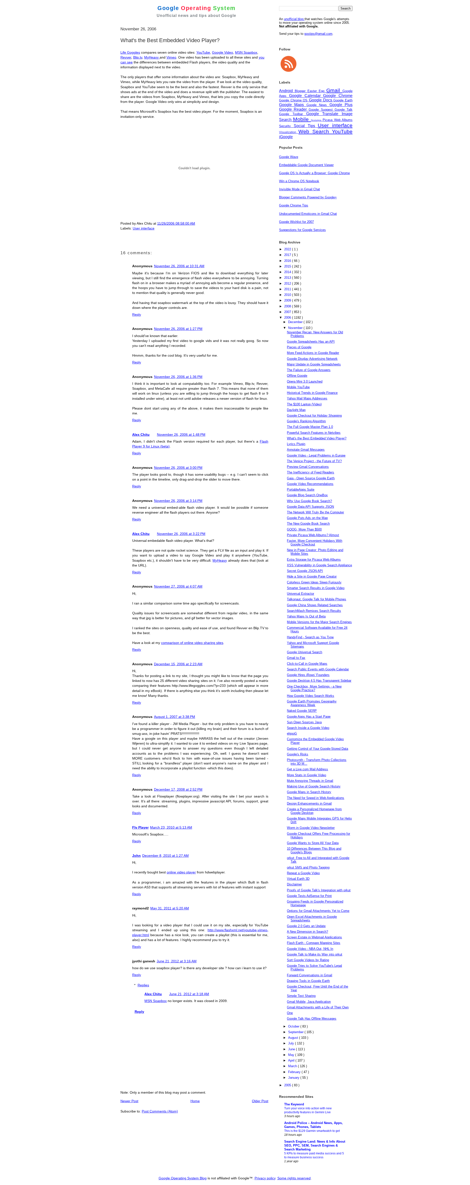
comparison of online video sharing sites (192, 643)
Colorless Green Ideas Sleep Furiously (314, 582)
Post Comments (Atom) (160, 1111)
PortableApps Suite (300, 489)
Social (301, 126)
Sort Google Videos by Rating (308, 960)
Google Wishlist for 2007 (296, 222)
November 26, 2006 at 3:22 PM (181, 534)
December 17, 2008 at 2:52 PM (178, 789)
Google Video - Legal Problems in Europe (316, 455)
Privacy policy (265, 1178)
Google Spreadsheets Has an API (311, 341)
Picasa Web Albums (337, 120)
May (291, 1055)
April (291, 1060)
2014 (288, 272)
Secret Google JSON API (305, 571)
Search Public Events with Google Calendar (318, 669)
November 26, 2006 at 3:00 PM (178, 468)
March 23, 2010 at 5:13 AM (171, 827)
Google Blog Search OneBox (307, 495)
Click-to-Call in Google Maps (307, 663)
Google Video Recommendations (310, 484)
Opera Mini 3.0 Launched (304, 381)
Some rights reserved (294, 1178)
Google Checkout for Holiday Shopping (314, 415)
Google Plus (340, 105)
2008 (288, 306)
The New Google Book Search (308, 523)
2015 (288, 266)
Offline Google (297, 375)
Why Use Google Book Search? (309, 501)
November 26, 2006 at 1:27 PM (178, 329)
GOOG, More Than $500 (304, 529)
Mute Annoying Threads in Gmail (310, 781)
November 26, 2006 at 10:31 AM (179, 266)
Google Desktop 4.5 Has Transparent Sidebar (319, 680)
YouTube (203, 52)
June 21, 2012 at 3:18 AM (189, 994)
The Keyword (294, 1104)
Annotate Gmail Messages (306, 449)
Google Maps (292, 105)
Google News (317, 105)
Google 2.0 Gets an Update (306, 926)
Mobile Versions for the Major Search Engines (319, 622)
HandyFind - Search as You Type (310, 637)
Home (195, 1101)
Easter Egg (316, 91)
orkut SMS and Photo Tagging (308, 867)
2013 (288, 277)
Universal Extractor (300, 593)
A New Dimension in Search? (307, 931)
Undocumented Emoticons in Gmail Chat (308, 214)
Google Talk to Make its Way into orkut (314, 954)
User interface (143, 228)
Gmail (334, 90)
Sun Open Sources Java (304, 722)
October (294, 1026)
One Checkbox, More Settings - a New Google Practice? (314, 688)
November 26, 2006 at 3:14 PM (178, 501)
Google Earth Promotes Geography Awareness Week (312, 703)
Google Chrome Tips (293, 205)
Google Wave (288, 157)
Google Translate (324, 114)
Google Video (222, 52)
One (290, 1013)
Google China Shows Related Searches (315, 605)
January (294, 1077)
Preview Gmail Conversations (308, 467)
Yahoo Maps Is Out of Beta (306, 616)
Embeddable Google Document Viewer (306, 165)
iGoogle (286, 137)
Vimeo (171, 57)
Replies (143, 985)
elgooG (292, 733)
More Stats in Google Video (306, 775)
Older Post (260, 1101)
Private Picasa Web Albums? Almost (313, 535)
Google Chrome (337, 96)
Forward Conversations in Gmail (309, 975)
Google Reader (294, 109)
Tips (313, 126)
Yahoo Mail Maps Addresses (307, 398)
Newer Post (129, 1101)
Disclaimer (294, 884)
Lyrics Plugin (296, 444)
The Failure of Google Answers (308, 370)
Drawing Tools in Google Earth (308, 981)
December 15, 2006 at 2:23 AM (178, 664)
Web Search (315, 131)
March (293, 1066)
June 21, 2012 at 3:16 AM (177, 961)
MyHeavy (152, 57)
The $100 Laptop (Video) (304, 404)
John (136, 856)
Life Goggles (130, 52)
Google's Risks (297, 754)
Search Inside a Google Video (308, 728)
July (291, 1043)
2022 (288, 249)
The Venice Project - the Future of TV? (314, 461)
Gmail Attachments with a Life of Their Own (318, 1007)
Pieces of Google (299, 347)
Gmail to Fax (296, 658)
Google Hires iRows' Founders (308, 675)
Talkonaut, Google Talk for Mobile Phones (316, 599)
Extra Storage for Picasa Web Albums (314, 559)
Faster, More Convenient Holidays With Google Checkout (314, 542)
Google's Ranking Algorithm (306, 421)
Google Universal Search (304, 652)
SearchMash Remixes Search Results (314, 611)
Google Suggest (321, 109)
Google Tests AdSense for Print (309, 896)
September (296, 1032)
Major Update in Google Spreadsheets (314, 364)
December (296, 322)
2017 (288, 255)
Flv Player (140, 827)
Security (286, 126)
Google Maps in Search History (309, 792)
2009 (288, 300)
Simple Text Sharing (301, 996)
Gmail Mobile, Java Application (309, 1002)
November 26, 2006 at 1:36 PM (178, 377)
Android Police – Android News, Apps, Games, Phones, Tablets (313, 1125)
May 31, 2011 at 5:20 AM (169, 908)
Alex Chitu (141, 434)
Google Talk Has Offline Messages (311, 1018)
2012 (288, 283)
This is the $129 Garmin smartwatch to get (312, 1131)
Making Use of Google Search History (314, 786)
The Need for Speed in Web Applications (315, 798)
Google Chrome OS (294, 100)
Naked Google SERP (302, 711)
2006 (288, 317)
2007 (288, 312)
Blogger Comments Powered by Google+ (308, 197)
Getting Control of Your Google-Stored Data (317, 748)
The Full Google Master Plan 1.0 (310, 427)
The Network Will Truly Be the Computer (315, 512)
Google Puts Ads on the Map (307, 518)
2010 (288, 295)
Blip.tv (137, 57)
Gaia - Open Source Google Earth (311, 478)
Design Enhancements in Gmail (309, 803)
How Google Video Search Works (310, 696)
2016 (288, 261)
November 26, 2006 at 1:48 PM (181, 434)
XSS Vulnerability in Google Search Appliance (319, 565)
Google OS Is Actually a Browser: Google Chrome (314, 173)
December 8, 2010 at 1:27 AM (165, 856)
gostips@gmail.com (318, 34)
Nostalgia (317, 120)
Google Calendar (306, 96)
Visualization (288, 132)
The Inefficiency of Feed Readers (310, 472)
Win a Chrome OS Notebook (299, 181)
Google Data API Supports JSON (310, 506)
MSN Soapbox (246, 52)
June (292, 1049)
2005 (288, 1085)
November (296, 328)
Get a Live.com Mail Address (307, 769)
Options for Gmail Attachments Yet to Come (318, 911)
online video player (181, 872)
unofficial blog (294, 19)
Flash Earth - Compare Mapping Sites (313, 943)
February (295, 1072)
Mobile (302, 119)
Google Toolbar (292, 114)
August (293, 1038)
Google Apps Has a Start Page (308, 716)
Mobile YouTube (298, 387)
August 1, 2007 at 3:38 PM (174, 717)
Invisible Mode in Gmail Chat (299, 189)
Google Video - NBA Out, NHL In (310, 949)
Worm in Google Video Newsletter (311, 828)
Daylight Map (296, 410)
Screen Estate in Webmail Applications (314, 937)
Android (287, 91)
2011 (288, 289)
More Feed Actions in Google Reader (313, 353)
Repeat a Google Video (303, 873)
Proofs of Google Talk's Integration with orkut (319, 890)
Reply (136, 314)
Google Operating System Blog (183, 1178)
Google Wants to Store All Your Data (313, 843)
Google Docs (321, 100)
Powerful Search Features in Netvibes (314, 433)
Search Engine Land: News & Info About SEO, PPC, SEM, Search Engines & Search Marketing (314, 1145)
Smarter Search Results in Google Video (315, 588)
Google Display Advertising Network (312, 359)
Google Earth (342, 100)
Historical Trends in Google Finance (312, 393)
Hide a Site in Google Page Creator (312, 576)
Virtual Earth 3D (298, 879)
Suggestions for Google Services (302, 230)
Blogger (301, 91)
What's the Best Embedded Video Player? (316, 438)
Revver (125, 57)
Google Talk (343, 109)
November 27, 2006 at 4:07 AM (178, 586)
